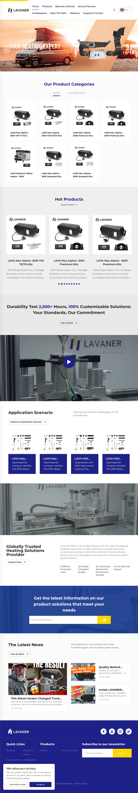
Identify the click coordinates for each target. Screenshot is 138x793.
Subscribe (122, 753)
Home (35, 6)
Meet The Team (58, 13)
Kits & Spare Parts (69, 750)
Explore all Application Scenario (26, 422)
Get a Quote (67, 323)
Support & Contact (93, 13)
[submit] (104, 620)
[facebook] (104, 731)
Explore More (15, 562)
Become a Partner (65, 6)
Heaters (44, 750)
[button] (65, 76)
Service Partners (87, 6)
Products (47, 6)
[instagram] (120, 731)
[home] (18, 9)
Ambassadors (39, 13)
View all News (17, 654)
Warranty (75, 13)
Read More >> (69, 204)
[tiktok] (129, 731)
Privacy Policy (81, 783)
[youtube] (112, 731)
